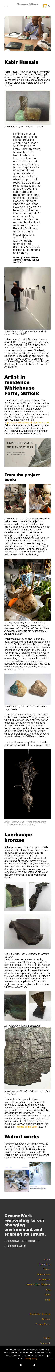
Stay (48, 1289)
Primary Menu (6, 7)
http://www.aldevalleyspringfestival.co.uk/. (27, 422)
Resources (45, 1279)
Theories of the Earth (26, 1126)
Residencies (44, 1274)
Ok (21, 1365)
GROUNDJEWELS (15, 1246)
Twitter (47, 1338)
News (48, 1294)
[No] (51, 1358)
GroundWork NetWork (39, 1284)
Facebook (45, 1343)
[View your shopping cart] (45, 5)
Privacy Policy (43, 1324)
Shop (48, 1299)
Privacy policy (31, 1358)
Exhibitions (45, 1264)
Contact (46, 1319)
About (47, 1259)
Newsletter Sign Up (40, 1314)
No (34, 1365)
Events (47, 1269)
